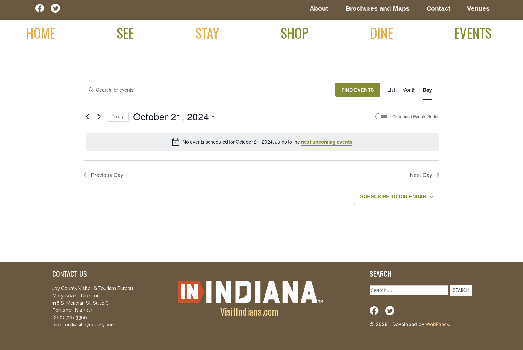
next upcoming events (326, 141)
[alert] (262, 142)
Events (473, 33)
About (319, 8)
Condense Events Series (415, 116)
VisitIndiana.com (249, 311)
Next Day (421, 174)
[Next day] (99, 116)
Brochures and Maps (378, 8)
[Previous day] (87, 116)
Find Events (357, 89)
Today (118, 116)
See (125, 33)
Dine (381, 33)
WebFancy (437, 324)
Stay (207, 33)
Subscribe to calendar (393, 196)
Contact (438, 8)
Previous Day (107, 174)
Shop (294, 33)
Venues (478, 8)
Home (40, 33)
